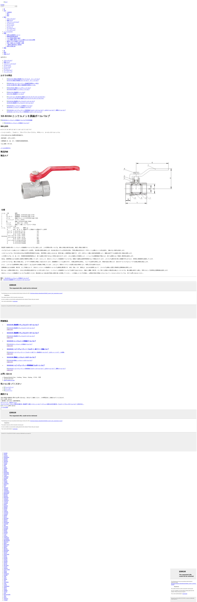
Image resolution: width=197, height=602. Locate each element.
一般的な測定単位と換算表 (14, 44)
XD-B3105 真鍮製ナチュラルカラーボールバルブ (16, 279)
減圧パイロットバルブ (34, 404)
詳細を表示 (10, 329)
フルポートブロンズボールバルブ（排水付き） (71, 404)
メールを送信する (5, 148)
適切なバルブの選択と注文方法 (15, 41)
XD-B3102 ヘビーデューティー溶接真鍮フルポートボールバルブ (24, 111)
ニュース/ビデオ (8, 31)
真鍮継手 (25, 404)
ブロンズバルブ (11, 18)
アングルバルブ (11, 28)
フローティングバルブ (13, 22)
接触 (5, 48)
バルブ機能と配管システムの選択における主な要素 (21, 39)
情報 (5, 33)
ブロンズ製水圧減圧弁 (16, 404)
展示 (8, 14)
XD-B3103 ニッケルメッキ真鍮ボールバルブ (17, 278)
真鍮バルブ (10, 20)
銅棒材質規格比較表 (12, 36)
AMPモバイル (13, 402)
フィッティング (11, 30)
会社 (5, 10)
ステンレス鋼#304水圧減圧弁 (49, 404)
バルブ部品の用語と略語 (13, 38)
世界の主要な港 (11, 46)
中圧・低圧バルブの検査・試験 (15, 43)
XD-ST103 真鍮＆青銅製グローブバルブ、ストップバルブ (22, 80)
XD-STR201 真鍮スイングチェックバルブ (18, 89)
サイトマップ (4, 402)
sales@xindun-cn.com (9, 380)
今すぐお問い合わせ (6, 399)
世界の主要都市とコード (13, 35)
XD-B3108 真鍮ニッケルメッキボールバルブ (21, 357)
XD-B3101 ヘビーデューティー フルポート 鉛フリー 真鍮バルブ (28, 349)
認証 (8, 15)
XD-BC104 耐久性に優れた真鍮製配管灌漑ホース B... (21, 85)
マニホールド (10, 23)
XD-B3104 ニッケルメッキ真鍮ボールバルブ (19, 107)
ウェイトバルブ (5, 404)
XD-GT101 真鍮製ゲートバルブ (15, 94)
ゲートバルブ (10, 25)
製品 (5, 17)
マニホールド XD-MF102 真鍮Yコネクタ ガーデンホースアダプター (25, 98)
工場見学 (9, 12)
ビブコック (10, 27)
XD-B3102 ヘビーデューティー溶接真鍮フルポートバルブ (26, 365)
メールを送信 (4, 407)
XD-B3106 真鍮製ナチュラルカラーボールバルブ (20, 103)
